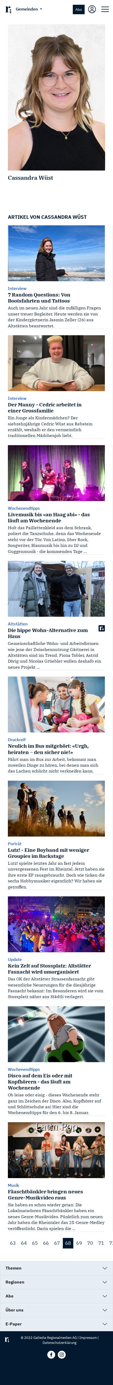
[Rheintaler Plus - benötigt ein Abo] (102, 628)
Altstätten (18, 623)
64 (24, 1243)
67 (57, 1243)
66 (46, 1243)
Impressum (88, 1337)
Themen (14, 1268)
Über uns (14, 1310)
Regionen (15, 1282)
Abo (78, 9)
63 (13, 1243)
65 (35, 1243)
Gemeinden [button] (27, 9)
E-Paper (14, 1323)
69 (79, 1243)
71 (101, 1243)
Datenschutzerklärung (59, 1342)
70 (90, 1243)
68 (68, 1243)
